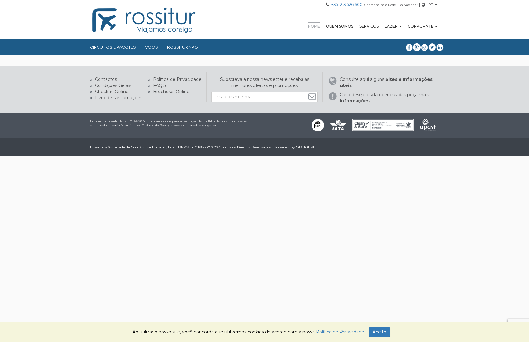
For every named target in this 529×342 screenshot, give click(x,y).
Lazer (391, 26)
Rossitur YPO (182, 47)
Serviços (369, 26)
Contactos (105, 79)
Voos (151, 47)
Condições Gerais (112, 85)
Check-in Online (111, 91)
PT (431, 4)
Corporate (420, 26)
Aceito (379, 332)
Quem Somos (339, 26)
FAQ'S (159, 85)
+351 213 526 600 (346, 4)
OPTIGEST (305, 147)
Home (314, 26)
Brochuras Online (170, 91)
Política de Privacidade (176, 79)
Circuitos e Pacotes (113, 47)
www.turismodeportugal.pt (195, 125)
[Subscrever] (313, 96)
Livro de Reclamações (118, 97)
